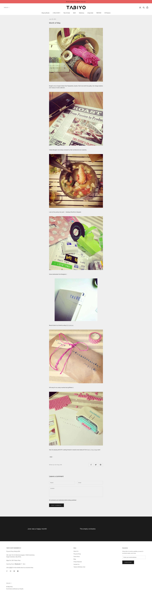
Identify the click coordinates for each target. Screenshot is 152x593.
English (6, 7)
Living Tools (90, 13)
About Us (76, 551)
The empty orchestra (87, 529)
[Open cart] (147, 7)
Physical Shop (77, 554)
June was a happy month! (37, 529)
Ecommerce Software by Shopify (14, 588)
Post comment (56, 505)
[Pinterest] (14, 571)
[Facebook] (6, 571)
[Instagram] (10, 571)
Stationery (81, 13)
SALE (74, 13)
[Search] (144, 7)
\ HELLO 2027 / (56, 13)
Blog (75, 559)
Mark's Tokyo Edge (92, 449)
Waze (7, 560)
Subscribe (128, 562)
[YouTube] (17, 571)
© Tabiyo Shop (9, 586)
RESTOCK (99, 13)
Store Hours (77, 556)
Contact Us (76, 564)
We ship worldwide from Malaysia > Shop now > (76, 1)
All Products (107, 13)
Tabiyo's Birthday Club (79, 567)
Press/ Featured (78, 561)
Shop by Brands (45, 13)
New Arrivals (67, 13)
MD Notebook (69, 325)
